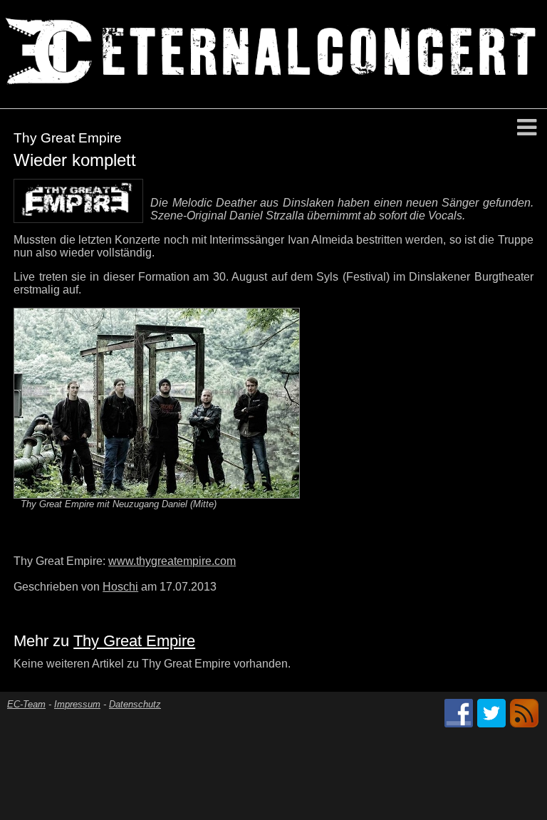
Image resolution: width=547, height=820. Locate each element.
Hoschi (120, 587)
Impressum (77, 704)
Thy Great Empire (134, 641)
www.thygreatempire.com (172, 561)
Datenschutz (135, 704)
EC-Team (26, 704)
